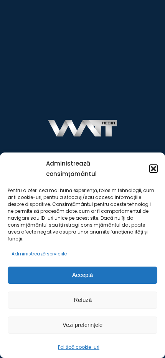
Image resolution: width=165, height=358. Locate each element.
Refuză (83, 300)
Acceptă (82, 275)
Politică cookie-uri (78, 347)
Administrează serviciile (39, 253)
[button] (153, 168)
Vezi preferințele (82, 325)
